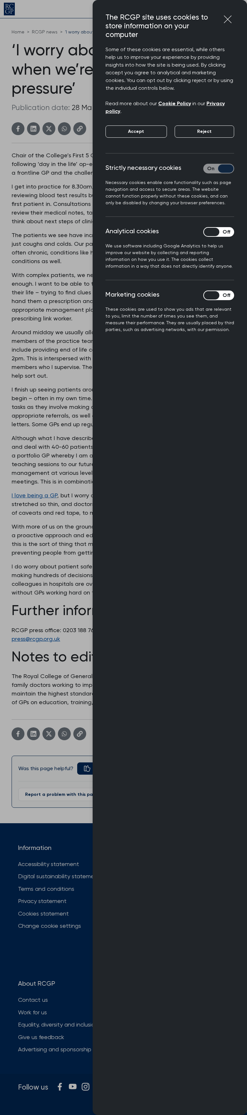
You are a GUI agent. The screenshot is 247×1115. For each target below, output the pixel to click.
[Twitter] (48, 128)
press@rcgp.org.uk (36, 638)
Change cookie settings (49, 925)
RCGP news (45, 31)
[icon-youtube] (73, 1087)
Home (18, 31)
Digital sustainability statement (59, 876)
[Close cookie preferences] (228, 19)
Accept (136, 131)
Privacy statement (42, 901)
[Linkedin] (33, 128)
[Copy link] (79, 128)
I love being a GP (34, 495)
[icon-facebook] (60, 1087)
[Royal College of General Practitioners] (9, 9)
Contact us (33, 999)
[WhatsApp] (64, 128)
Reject (204, 131)
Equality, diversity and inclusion (58, 1024)
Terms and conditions (46, 888)
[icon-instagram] (85, 1087)
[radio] (92, 768)
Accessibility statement (48, 864)
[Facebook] (18, 128)
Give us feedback (41, 1037)
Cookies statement (43, 913)
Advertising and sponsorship (54, 1049)
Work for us (32, 1012)
